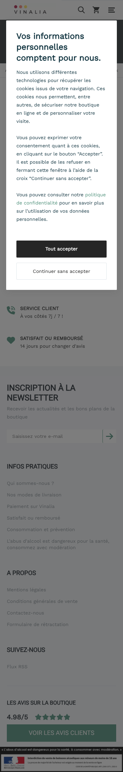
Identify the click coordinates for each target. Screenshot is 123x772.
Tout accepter (61, 249)
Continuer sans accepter (61, 271)
